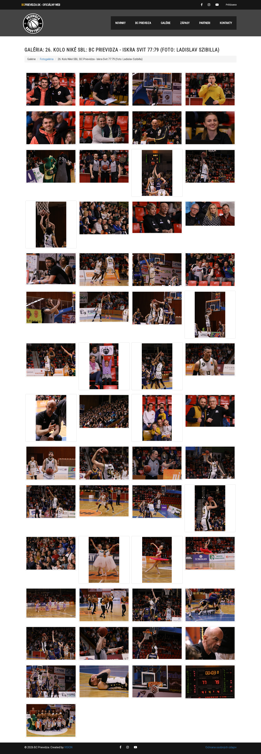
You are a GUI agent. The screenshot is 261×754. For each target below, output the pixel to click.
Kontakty (226, 23)
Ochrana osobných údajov (221, 747)
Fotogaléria (46, 59)
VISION (68, 747)
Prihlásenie (231, 4)
